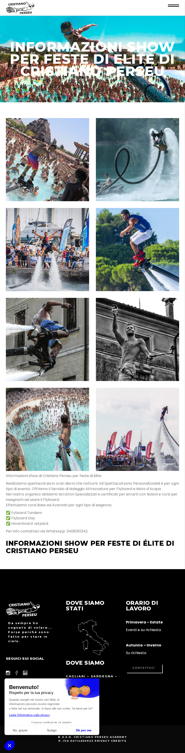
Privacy (102, 740)
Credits (119, 740)
